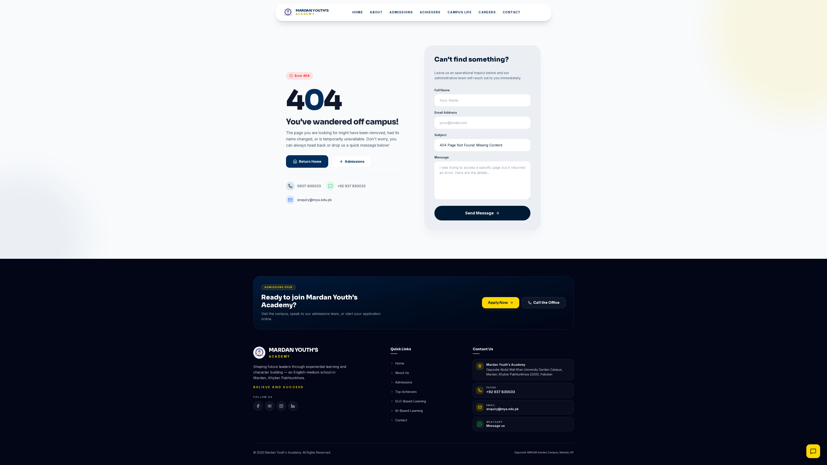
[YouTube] (269, 406)
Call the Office (546, 302)
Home (357, 12)
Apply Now (498, 302)
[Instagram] (281, 406)
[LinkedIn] (293, 406)
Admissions (401, 12)
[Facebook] (258, 406)
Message (441, 157)
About (376, 12)
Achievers (430, 12)
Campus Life (460, 12)
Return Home (310, 161)
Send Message (479, 213)
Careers (487, 12)
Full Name (442, 90)
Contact (512, 12)
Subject (440, 135)
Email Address (445, 112)
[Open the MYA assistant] (813, 451)
